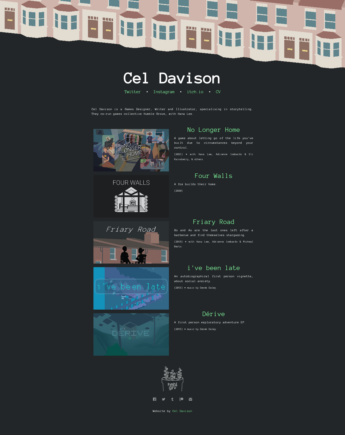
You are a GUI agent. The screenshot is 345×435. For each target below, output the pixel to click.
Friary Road (214, 221)
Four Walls (214, 175)
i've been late (213, 267)
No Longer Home (213, 129)
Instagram (163, 92)
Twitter (133, 92)
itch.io (195, 92)
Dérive (214, 314)
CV (218, 92)
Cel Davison (182, 411)
